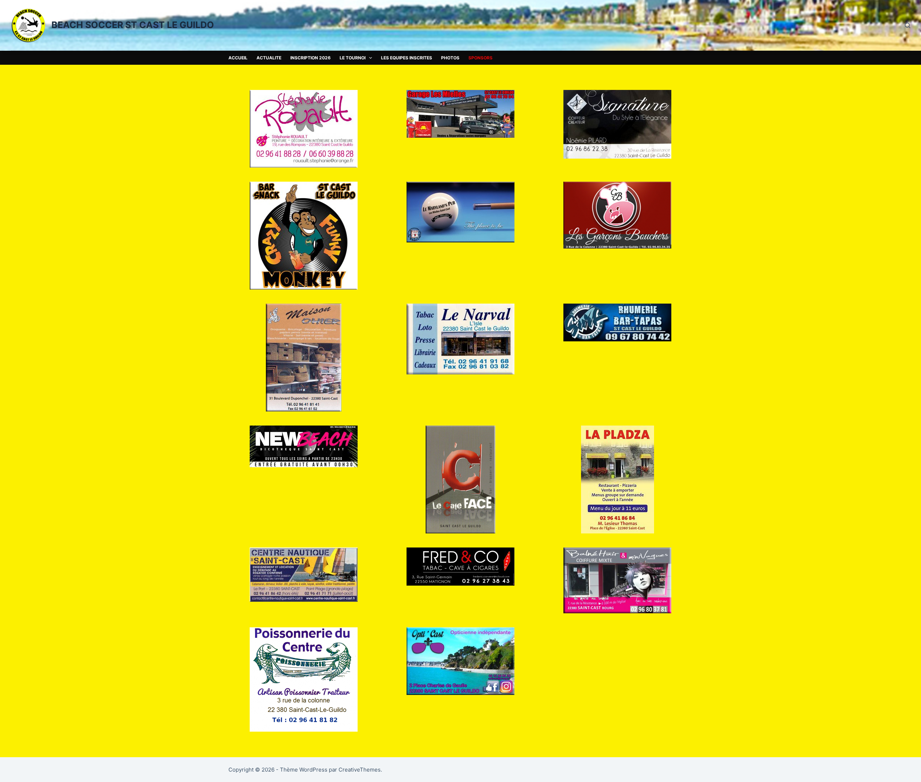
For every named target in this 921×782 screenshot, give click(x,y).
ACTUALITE (269, 57)
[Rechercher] (907, 25)
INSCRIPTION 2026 (310, 57)
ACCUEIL (238, 57)
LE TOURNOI (353, 57)
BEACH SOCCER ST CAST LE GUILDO (132, 24)
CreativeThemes (360, 769)
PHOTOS (450, 57)
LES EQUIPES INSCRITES (406, 57)
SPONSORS (480, 57)
